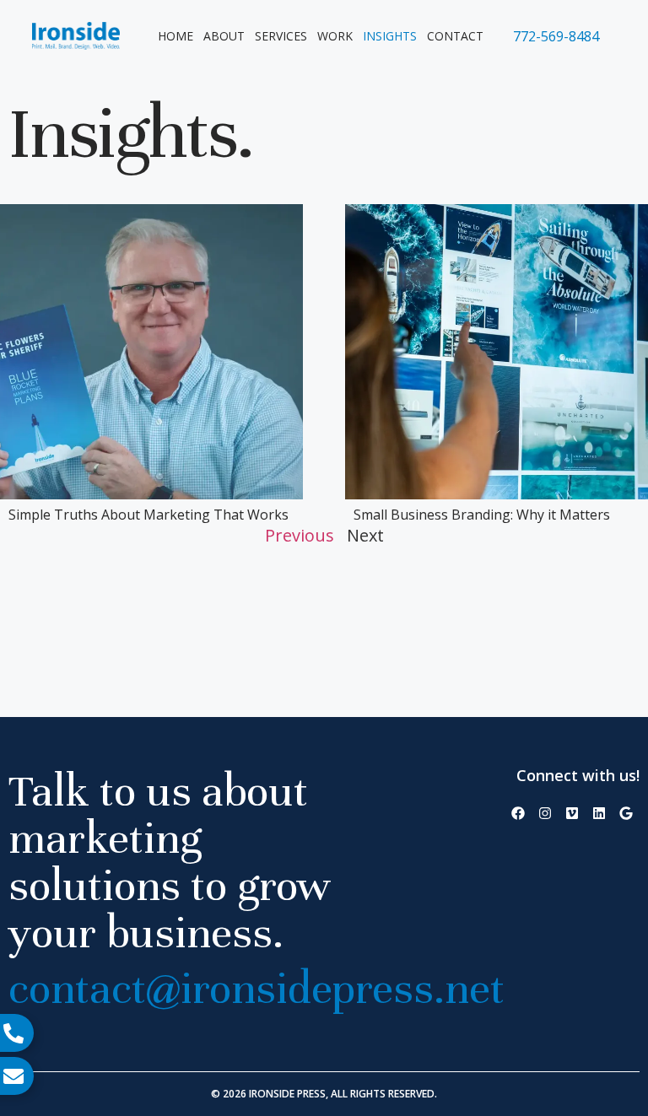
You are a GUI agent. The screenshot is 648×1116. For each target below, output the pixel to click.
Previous (299, 535)
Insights (390, 36)
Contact (455, 36)
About (224, 36)
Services (281, 36)
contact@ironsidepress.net (256, 989)
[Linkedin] (599, 813)
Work (335, 36)
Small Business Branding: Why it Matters (482, 514)
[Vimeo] (572, 813)
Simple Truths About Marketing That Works (148, 514)
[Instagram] (545, 813)
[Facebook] (518, 813)
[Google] (626, 813)
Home (175, 36)
